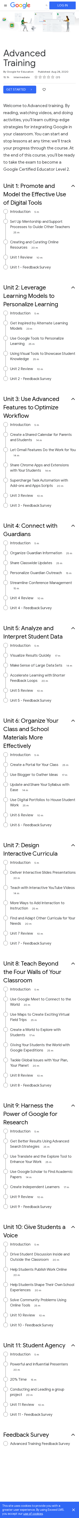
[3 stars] (44, 77)
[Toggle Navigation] (5, 5)
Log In (62, 5)
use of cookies (33, 1514)
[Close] (73, 1510)
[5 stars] (53, 77)
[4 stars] (49, 77)
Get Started (16, 89)
